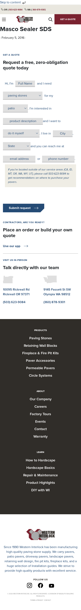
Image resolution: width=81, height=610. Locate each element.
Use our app (11, 246)
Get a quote (67, 19)
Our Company (41, 399)
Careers (40, 406)
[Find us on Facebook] (40, 585)
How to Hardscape (40, 460)
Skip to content (11, 2)
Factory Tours (40, 414)
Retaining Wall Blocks (40, 345)
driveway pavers (37, 556)
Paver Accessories (40, 360)
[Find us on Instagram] (29, 585)
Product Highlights (40, 482)
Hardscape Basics (40, 468)
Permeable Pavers (40, 368)
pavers (69, 552)
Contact (40, 429)
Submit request (19, 208)
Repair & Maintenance (40, 475)
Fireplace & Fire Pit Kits (40, 353)
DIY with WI (40, 490)
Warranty (40, 436)
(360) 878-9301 (54, 302)
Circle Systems (40, 375)
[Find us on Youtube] (51, 585)
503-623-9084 (15, 9)
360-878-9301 (39, 9)
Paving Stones (40, 338)
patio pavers (15, 556)
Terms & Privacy (36, 600)
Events (40, 421)
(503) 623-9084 (14, 302)
